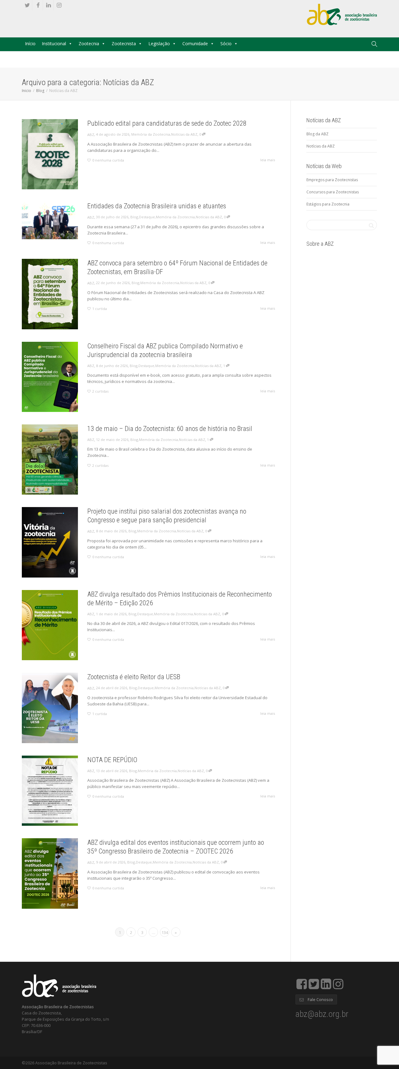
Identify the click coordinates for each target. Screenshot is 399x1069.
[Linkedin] (48, 5)
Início (30, 43)
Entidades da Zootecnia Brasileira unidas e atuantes (156, 206)
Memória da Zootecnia (150, 134)
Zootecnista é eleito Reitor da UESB (133, 677)
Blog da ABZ (317, 134)
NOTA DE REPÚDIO (112, 760)
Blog (40, 90)
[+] (50, 154)
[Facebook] (38, 5)
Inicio (26, 90)
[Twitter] (27, 5)
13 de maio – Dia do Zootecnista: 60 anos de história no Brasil (169, 429)
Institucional (54, 43)
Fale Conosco (320, 999)
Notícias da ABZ (184, 134)
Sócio (226, 43)
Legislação (159, 43)
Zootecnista (124, 43)
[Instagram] (59, 5)
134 (164, 932)
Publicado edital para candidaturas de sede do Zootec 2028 (167, 123)
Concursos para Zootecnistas (332, 192)
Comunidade (195, 43)
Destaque (147, 217)
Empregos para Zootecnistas (332, 179)
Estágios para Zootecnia (327, 204)
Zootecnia (89, 43)
